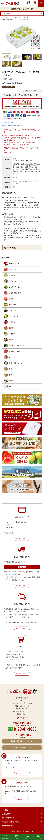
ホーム (2, 18)
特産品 (11, 380)
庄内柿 (11, 328)
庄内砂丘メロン (14, 275)
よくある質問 (6, 814)
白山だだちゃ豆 (14, 287)
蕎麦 (10, 369)
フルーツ (8, 18)
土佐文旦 (12, 334)
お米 (10, 357)
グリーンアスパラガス (16, 345)
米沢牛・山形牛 (14, 351)
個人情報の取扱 (7, 826)
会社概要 (5, 810)
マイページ (28, 5)
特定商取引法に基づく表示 (11, 822)
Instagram (23, 718)
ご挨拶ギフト (25, 18)
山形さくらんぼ (14, 269)
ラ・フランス (16, 18)
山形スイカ (13, 281)
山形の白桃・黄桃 (15, 293)
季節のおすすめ (14, 263)
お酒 (10, 375)
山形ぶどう (13, 310)
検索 (41, 14)
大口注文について (8, 818)
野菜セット (13, 340)
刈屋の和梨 (13, 304)
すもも (11, 299)
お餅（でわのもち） (16, 363)
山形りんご (13, 322)
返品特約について (8, 122)
